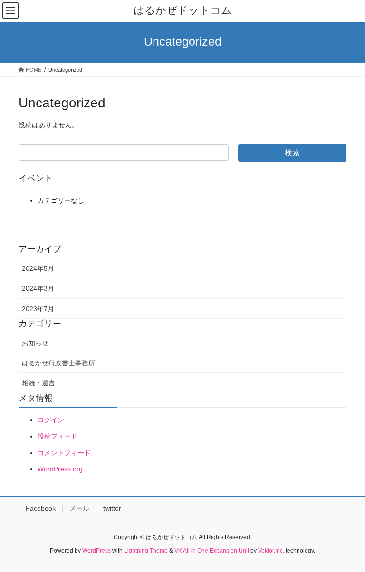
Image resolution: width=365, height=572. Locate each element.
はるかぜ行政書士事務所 (58, 363)
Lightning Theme (146, 550)
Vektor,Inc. (271, 550)
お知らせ (35, 343)
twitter (112, 508)
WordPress (96, 550)
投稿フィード (57, 436)
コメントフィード (64, 453)
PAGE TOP (347, 546)
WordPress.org (60, 469)
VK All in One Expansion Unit (211, 550)
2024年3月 (38, 288)
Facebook (41, 508)
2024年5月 (38, 268)
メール (79, 508)
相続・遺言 (38, 383)
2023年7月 (38, 309)
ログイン (51, 420)
